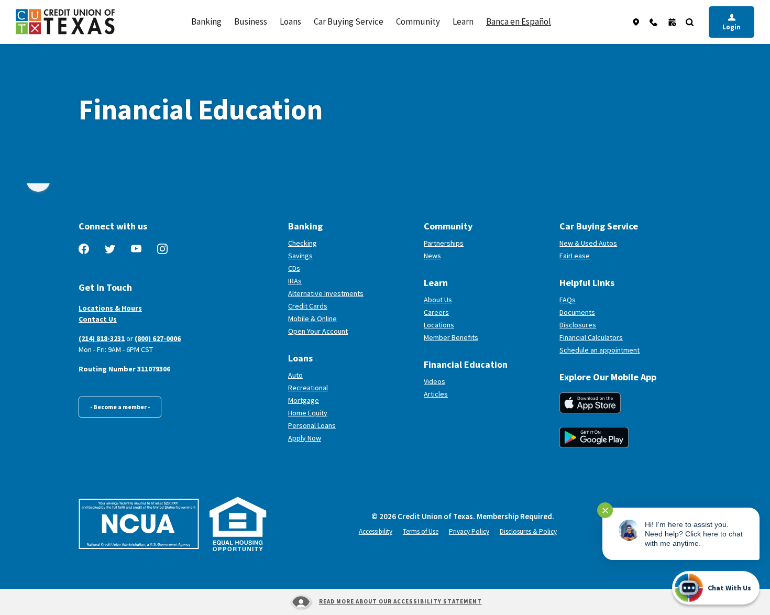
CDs (294, 268)
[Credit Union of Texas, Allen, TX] (65, 22)
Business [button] (250, 21)
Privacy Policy (469, 531)
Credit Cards (307, 306)
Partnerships (444, 243)
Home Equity (307, 413)
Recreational (308, 387)
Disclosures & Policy (528, 531)
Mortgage (303, 400)
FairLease (613, 255)
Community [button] (418, 21)
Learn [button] (463, 21)
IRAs (295, 280)
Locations (439, 325)
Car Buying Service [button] (348, 21)
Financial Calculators (591, 337)
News (432, 255)
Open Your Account (352, 331)
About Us (438, 299)
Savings (300, 255)
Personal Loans (312, 425)
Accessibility (375, 531)
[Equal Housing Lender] (238, 524)
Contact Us (98, 319)
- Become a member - (120, 407)
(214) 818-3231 (102, 338)
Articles (436, 394)
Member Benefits (451, 337)
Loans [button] (290, 21)
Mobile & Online (312, 318)
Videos (434, 381)
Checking (302, 243)
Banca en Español (518, 21)
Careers (436, 312)
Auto (295, 375)
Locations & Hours (110, 308)
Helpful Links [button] (586, 283)
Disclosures (577, 325)
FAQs (567, 299)
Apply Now (304, 438)
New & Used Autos (588, 243)
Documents (577, 312)
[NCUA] (139, 524)
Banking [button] (206, 21)
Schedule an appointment (625, 350)
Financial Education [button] (466, 364)
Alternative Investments (326, 293)
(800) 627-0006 (158, 338)
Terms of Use (420, 531)
